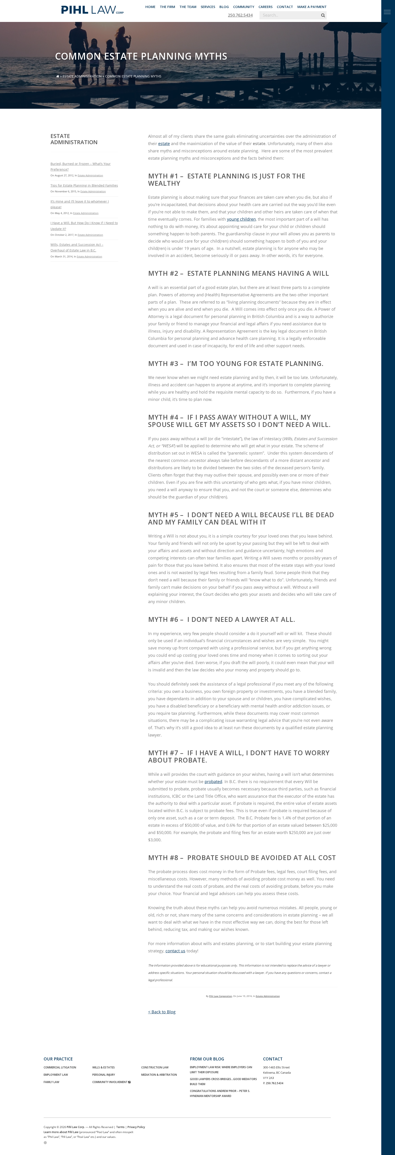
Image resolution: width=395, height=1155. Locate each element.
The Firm (167, 6)
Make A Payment (312, 6)
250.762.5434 (240, 15)
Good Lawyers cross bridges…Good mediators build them (223, 1081)
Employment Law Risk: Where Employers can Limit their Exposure (221, 1069)
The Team (187, 6)
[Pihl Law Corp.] (92, 8)
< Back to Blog (162, 1012)
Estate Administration (82, 76)
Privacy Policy (136, 1127)
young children (241, 219)
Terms (120, 1127)
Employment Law (56, 1074)
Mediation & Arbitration (159, 1074)
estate (164, 143)
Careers (265, 6)
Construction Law (154, 1067)
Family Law (51, 1082)
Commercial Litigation (60, 1067)
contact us (175, 951)
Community (243, 6)
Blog (224, 6)
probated (213, 781)
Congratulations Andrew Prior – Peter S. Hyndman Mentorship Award (220, 1093)
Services (208, 6)
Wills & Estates (103, 1067)
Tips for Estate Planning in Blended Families (84, 185)
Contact (285, 6)
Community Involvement (110, 1082)
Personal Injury (103, 1074)
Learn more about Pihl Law (61, 1132)
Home (150, 6)
